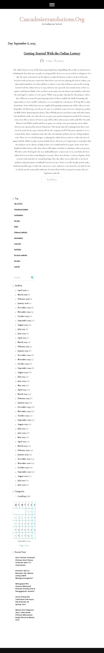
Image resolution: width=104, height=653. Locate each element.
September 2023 (24, 420)
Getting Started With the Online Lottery (52, 53)
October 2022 (23, 467)
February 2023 (23, 450)
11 (15, 523)
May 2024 (21, 385)
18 (15, 529)
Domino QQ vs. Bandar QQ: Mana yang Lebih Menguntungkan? (24, 574)
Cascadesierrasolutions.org (52, 19)
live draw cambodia (20, 255)
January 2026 (23, 303)
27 (21, 535)
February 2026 (23, 299)
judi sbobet (17, 249)
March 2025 (22, 342)
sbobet (16, 227)
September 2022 (24, 472)
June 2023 (22, 433)
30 (31, 535)
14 (24, 523)
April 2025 (22, 338)
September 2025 (24, 321)
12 (18, 523)
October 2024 (23, 364)
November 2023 (24, 411)
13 (21, 523)
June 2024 (22, 381)
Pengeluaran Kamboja (21, 209)
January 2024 (23, 403)
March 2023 (22, 446)
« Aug (21, 545)
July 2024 (21, 377)
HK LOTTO (18, 204)
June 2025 (22, 333)
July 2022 (21, 480)
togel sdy (17, 267)
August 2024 (23, 372)
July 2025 (21, 329)
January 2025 (23, 351)
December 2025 (24, 308)
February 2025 (23, 346)
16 (31, 523)
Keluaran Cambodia (20, 232)
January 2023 (23, 455)
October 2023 (23, 416)
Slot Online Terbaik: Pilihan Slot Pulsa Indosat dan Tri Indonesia (25, 561)
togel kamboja (18, 215)
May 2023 (21, 437)
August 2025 (23, 325)
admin (50, 61)
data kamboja (18, 238)
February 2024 (24, 398)
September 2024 (24, 368)
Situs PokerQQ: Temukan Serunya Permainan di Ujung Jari (24, 601)
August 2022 (23, 476)
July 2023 (21, 429)
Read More (52, 179)
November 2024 (24, 359)
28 (25, 535)
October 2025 (23, 316)
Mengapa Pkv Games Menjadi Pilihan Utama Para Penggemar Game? (25, 587)
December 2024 (24, 355)
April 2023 (22, 442)
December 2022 (24, 459)
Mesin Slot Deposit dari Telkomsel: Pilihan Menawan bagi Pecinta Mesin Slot (24, 615)
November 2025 (24, 312)
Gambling (22, 496)
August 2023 (23, 424)
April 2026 (22, 290)
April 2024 (22, 390)
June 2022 (22, 485)
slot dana (17, 221)
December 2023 (24, 407)
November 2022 (24, 463)
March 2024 (22, 394)
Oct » (27, 545)
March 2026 (22, 295)
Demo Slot (17, 244)
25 (15, 535)
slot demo (17, 261)
